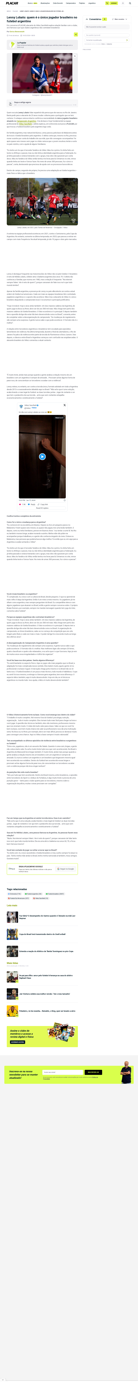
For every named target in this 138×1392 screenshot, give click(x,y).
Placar (15, 11)
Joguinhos (92, 3)
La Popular (21, 43)
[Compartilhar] (76, 34)
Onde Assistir (58, 3)
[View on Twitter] (64, 407)
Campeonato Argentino (26, 121)
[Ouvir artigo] (10, 103)
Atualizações (45, 3)
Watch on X (59, 418)
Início (9, 11)
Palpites (82, 3)
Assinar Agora (17, 1042)
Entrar (103, 44)
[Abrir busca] (130, 3)
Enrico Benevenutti (17, 32)
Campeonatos (71, 3)
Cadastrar (109, 44)
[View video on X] (42, 456)
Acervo (32, 3)
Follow (34, 408)
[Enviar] (127, 40)
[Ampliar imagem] (42, 73)
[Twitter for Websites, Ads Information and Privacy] (64, 500)
